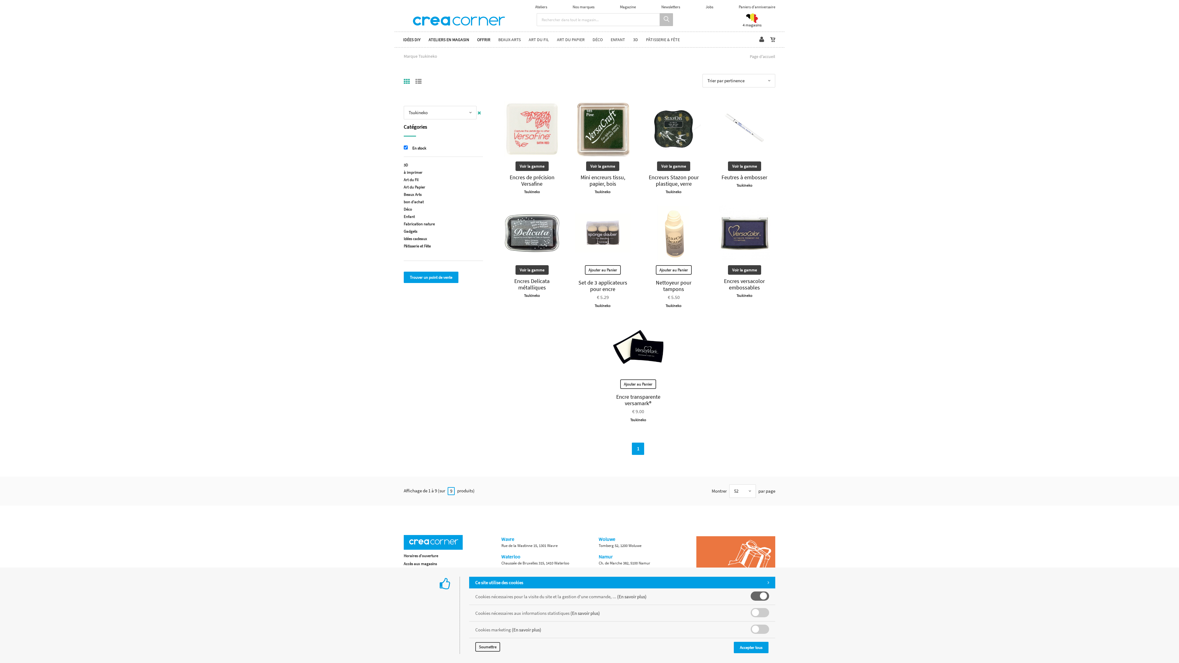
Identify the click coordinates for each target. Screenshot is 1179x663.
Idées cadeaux (415, 238)
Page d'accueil (762, 56)
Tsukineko (532, 191)
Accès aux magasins (420, 563)
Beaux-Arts (509, 39)
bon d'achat (414, 201)
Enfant (618, 39)
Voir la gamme (532, 166)
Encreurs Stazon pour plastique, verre (674, 180)
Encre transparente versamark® (638, 400)
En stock (419, 148)
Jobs (709, 7)
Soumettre (487, 646)
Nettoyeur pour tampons (673, 286)
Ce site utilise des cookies (499, 582)
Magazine (628, 7)
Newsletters (670, 7)
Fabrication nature (419, 224)
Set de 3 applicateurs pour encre (602, 286)
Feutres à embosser (744, 177)
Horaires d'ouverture (421, 555)
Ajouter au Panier (603, 270)
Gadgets (410, 231)
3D (635, 39)
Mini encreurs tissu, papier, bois (603, 180)
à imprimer (413, 172)
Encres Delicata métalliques (532, 284)
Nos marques (583, 7)
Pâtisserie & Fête (663, 39)
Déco (598, 39)
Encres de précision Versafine (532, 180)
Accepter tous (751, 647)
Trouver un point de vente (431, 277)
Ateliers (541, 7)
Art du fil (539, 39)
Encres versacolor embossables (744, 284)
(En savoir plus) (632, 596)
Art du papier (571, 39)
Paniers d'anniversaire (757, 7)
